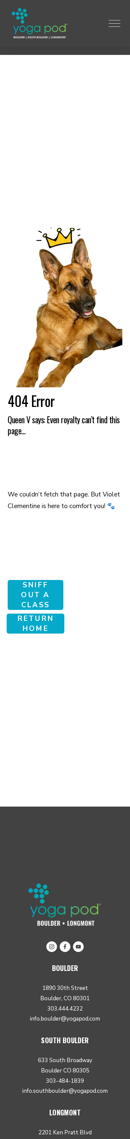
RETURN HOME (35, 624)
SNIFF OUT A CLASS (35, 595)
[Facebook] (65, 946)
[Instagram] (51, 946)
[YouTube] (78, 946)
